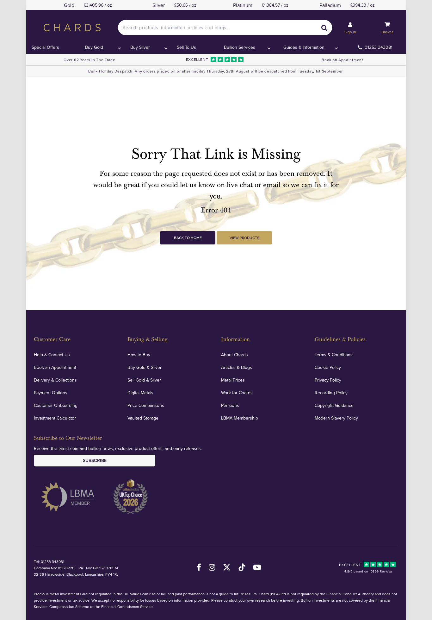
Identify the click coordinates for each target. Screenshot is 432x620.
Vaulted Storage (142, 418)
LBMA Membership (239, 418)
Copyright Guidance (334, 405)
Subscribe (95, 460)
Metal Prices (233, 380)
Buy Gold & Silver (144, 367)
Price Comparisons (145, 405)
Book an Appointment (342, 59)
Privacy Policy (328, 380)
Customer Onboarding (55, 405)
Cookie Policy (328, 367)
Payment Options (50, 392)
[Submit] (324, 27)
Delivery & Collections (55, 380)
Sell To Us (186, 47)
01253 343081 (378, 47)
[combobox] (225, 27)
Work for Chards (237, 392)
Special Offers (45, 47)
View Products (244, 237)
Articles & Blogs (236, 367)
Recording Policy (331, 392)
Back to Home (188, 237)
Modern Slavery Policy (336, 418)
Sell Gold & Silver (144, 380)
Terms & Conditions (334, 354)
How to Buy (138, 354)
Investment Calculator (55, 418)
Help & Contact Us (52, 354)
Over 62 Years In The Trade (89, 59)
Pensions (230, 405)
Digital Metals (140, 392)
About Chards (234, 354)
